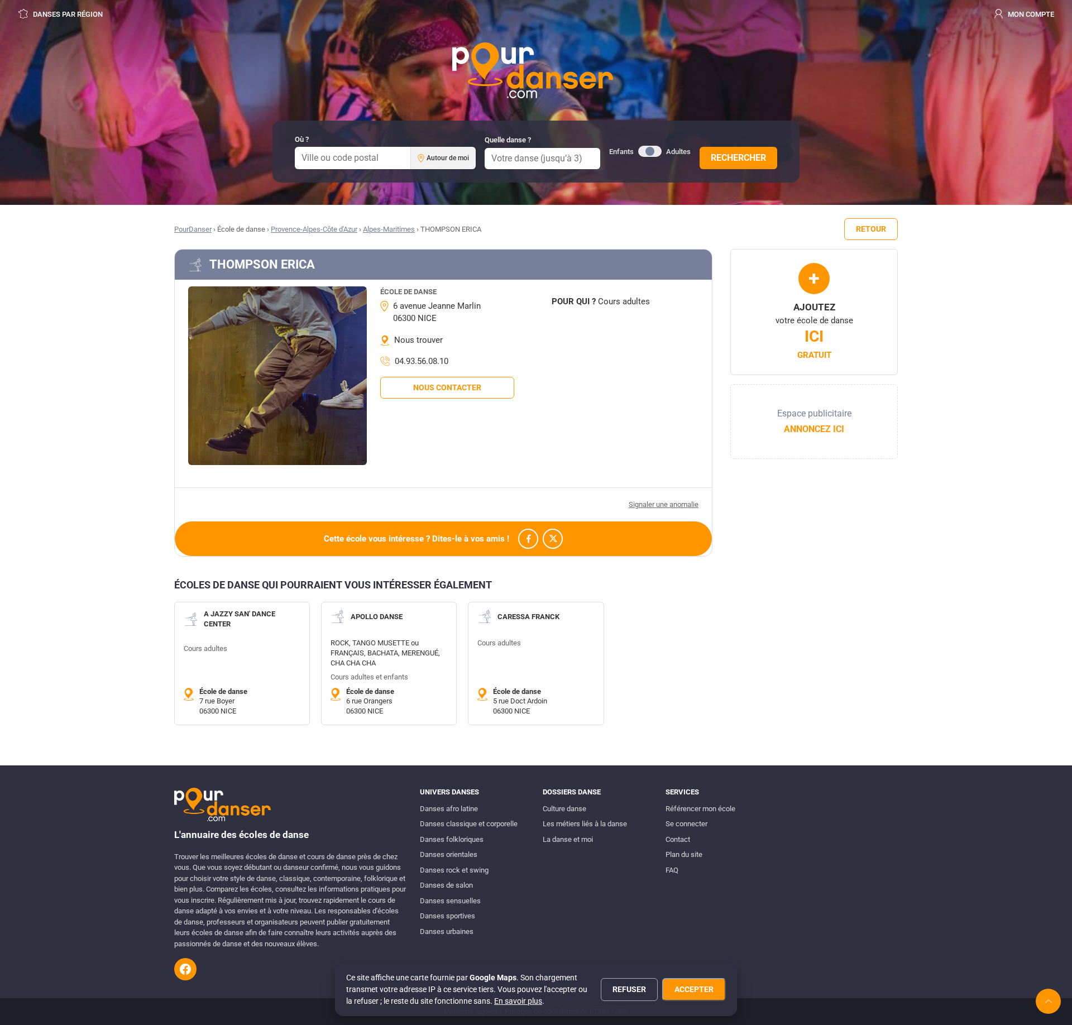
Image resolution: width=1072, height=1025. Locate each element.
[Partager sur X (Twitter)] (553, 539)
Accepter (694, 989)
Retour (871, 228)
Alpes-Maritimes (389, 229)
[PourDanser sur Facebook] (185, 969)
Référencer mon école (700, 808)
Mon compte (1030, 14)
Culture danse (564, 808)
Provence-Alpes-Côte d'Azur (314, 229)
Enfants (621, 151)
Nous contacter (447, 387)
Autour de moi (448, 158)
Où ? (302, 139)
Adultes (678, 151)
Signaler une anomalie (663, 504)
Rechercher (738, 157)
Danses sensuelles (450, 901)
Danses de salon (446, 885)
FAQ (672, 870)
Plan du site (684, 854)
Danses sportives (447, 916)
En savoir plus (518, 1001)
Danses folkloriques (452, 839)
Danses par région (67, 14)
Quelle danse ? (508, 140)
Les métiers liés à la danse (585, 824)
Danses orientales (448, 854)
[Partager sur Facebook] (528, 539)
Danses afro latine (449, 808)
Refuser (629, 989)
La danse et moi (568, 839)
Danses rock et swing (454, 870)
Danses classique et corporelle (469, 824)
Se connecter (686, 824)
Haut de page (1048, 1001)
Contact (678, 839)
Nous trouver (418, 340)
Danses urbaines (446, 931)
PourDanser (193, 229)
